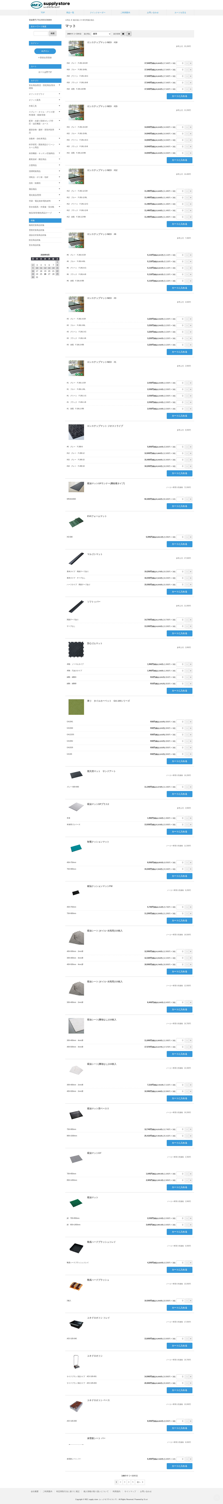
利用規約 (116, 1491)
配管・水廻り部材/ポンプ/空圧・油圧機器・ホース (41, 122)
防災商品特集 (35, 240)
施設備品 (76, 20)
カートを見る (180, 12)
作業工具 (33, 106)
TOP (43, 12)
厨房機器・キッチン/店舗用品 (42, 153)
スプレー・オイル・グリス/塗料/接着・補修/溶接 (42, 113)
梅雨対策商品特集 (36, 225)
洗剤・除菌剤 (35, 183)
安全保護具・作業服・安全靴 (41, 207)
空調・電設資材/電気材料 (40, 201)
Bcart (146, 1499)
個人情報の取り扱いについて (96, 1491)
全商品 (67, 20)
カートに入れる (179, 96)
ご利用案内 (125, 12)
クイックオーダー (97, 12)
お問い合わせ (153, 12)
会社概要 (35, 1491)
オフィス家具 (35, 100)
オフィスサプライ (36, 94)
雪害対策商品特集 (36, 230)
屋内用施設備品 (88, 20)
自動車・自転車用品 (37, 138)
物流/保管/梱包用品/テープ (40, 213)
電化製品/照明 (35, 195)
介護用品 (33, 165)
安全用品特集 (35, 245)
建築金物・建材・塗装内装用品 (41, 131)
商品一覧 (70, 12)
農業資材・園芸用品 (37, 159)
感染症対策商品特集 (37, 235)
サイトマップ (130, 1491)
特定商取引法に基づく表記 (67, 1491)
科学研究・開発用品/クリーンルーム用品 (42, 146)
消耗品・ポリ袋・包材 (38, 177)
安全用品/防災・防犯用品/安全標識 (42, 86)
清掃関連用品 (35, 171)
